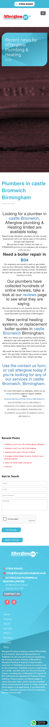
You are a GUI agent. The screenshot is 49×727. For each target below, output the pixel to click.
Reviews (8, 637)
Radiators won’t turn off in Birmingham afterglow (24, 444)
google (9, 393)
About (6, 623)
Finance (7, 618)
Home (6, 614)
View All (8, 467)
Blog (6, 646)
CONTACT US (12, 593)
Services (7, 628)
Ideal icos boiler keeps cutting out (18, 463)
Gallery (7, 642)
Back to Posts (12, 540)
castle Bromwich (24, 218)
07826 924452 (26, 3)
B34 (24, 260)
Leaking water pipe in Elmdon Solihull (20, 452)
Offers (7, 632)
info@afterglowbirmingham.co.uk (26, 573)
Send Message (11, 530)
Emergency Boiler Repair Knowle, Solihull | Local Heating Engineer (23, 457)
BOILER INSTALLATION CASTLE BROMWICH (24, 399)
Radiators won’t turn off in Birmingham (20, 448)
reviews (29, 294)
